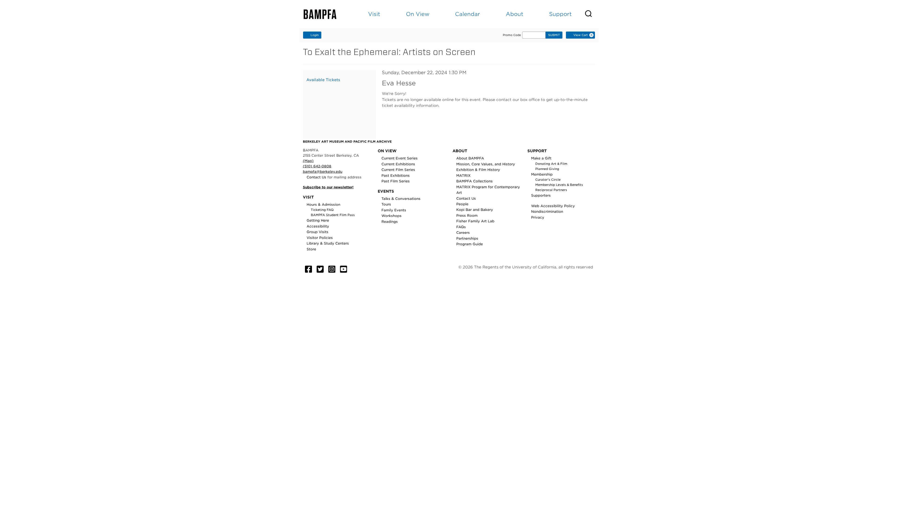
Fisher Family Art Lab (475, 221)
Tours (386, 204)
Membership (542, 174)
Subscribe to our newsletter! (328, 187)
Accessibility (318, 226)
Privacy (537, 217)
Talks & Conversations (400, 199)
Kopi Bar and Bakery (474, 210)
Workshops (391, 216)
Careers (463, 232)
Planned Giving (547, 169)
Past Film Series (395, 181)
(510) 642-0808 (317, 166)
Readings (389, 222)
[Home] (324, 14)
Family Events (393, 210)
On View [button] (417, 14)
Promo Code (512, 35)
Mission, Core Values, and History (485, 164)
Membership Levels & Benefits (559, 185)
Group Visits (317, 232)
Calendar (467, 14)
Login (315, 35)
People (462, 204)
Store (311, 249)
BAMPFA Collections (474, 181)
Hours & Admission (323, 204)
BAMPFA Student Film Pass (333, 215)
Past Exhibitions (395, 175)
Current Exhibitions (398, 164)
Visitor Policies (320, 238)
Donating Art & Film (551, 164)
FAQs (461, 227)
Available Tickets (323, 80)
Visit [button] (374, 14)
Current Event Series (399, 158)
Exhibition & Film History (478, 170)
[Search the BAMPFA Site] (591, 14)
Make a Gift (541, 158)
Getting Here (318, 220)
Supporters (541, 195)
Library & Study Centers (328, 243)
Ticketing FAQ (322, 210)
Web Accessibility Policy (553, 206)
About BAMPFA (470, 158)
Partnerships (467, 238)
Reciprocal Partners (551, 190)
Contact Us (316, 177)
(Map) (308, 161)
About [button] (514, 14)
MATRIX (463, 175)
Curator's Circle (548, 179)
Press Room (467, 215)
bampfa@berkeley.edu (322, 171)
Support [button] (560, 14)
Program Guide (469, 244)
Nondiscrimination (547, 211)
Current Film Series (398, 170)
